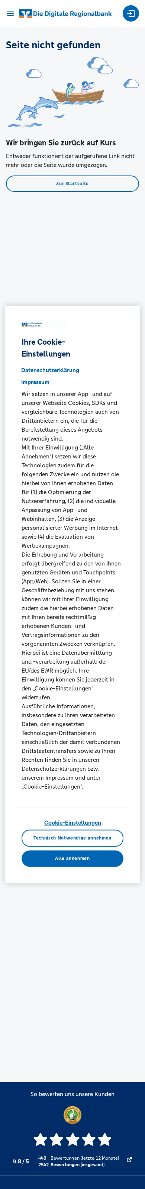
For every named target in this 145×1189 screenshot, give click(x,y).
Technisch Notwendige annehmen (72, 838)
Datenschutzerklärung (50, 370)
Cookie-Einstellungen (72, 822)
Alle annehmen (72, 858)
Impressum (35, 382)
